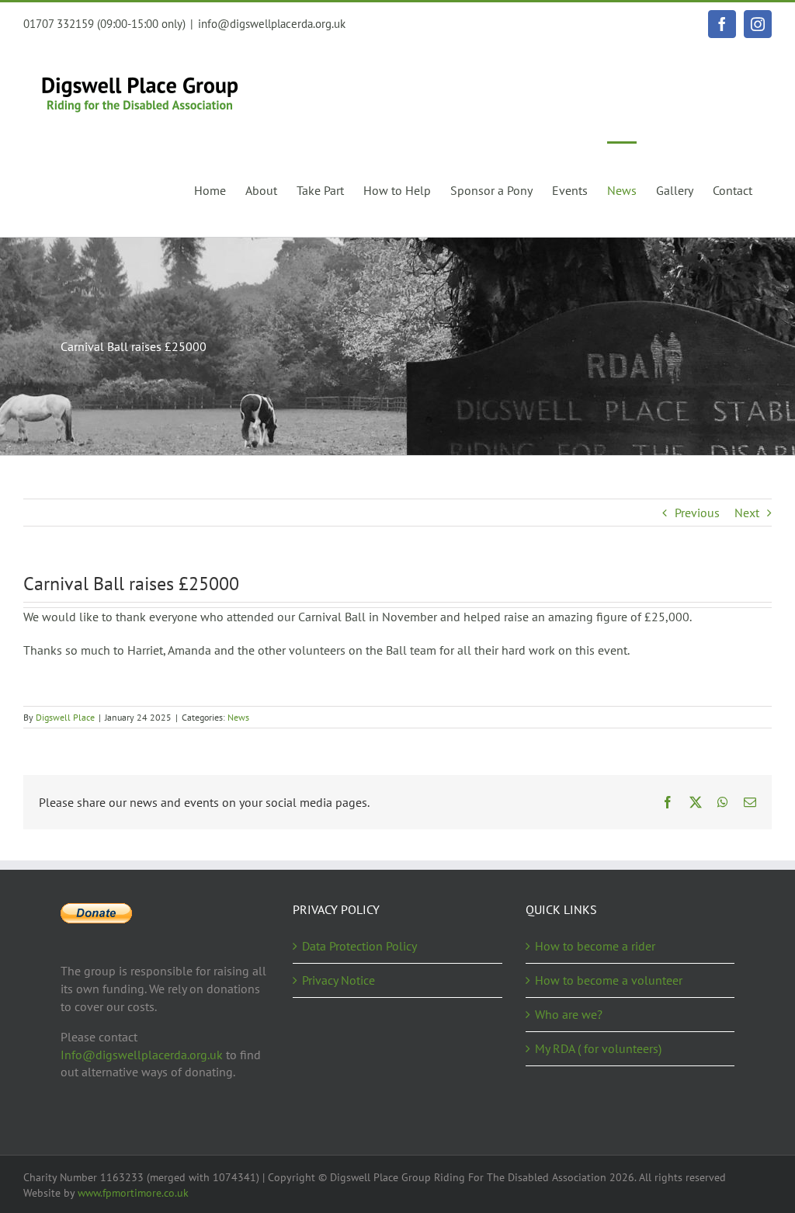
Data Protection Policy (359, 946)
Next (746, 512)
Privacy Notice (338, 980)
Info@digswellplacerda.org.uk (142, 1054)
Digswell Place (65, 717)
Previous (697, 512)
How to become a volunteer (608, 980)
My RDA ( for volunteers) (598, 1048)
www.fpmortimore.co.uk (133, 1193)
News (238, 717)
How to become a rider (595, 946)
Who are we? (568, 1014)
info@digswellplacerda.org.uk (271, 23)
